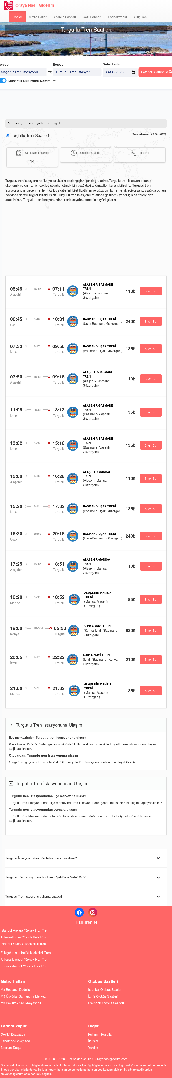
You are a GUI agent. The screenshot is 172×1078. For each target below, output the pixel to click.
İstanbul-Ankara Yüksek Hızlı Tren (24, 930)
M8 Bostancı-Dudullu (15, 989)
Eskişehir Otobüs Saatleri (106, 1003)
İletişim (93, 1041)
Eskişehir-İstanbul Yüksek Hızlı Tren (26, 952)
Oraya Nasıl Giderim (34, 5)
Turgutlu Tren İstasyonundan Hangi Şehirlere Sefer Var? (45, 877)
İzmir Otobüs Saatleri (103, 996)
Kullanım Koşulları (100, 1034)
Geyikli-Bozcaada (13, 1034)
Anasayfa (13, 123)
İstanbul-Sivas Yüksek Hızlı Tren (23, 943)
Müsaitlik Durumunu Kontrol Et (32, 80)
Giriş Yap (140, 17)
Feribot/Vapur (117, 17)
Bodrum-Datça (11, 1047)
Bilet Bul (150, 291)
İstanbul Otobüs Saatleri (105, 989)
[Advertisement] (86, 104)
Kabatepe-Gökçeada (15, 1041)
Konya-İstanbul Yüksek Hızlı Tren (24, 966)
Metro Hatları (38, 17)
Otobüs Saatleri (65, 17)
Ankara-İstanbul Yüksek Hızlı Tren (24, 959)
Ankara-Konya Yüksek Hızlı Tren (23, 937)
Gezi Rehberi (92, 17)
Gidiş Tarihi (111, 64)
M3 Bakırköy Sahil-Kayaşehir (21, 1003)
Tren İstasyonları (35, 123)
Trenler (17, 17)
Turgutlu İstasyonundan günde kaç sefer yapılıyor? (41, 858)
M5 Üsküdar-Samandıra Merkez (23, 996)
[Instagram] (92, 912)
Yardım (93, 1047)
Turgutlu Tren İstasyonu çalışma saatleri (33, 896)
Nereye (58, 64)
